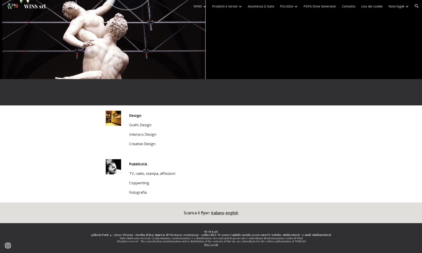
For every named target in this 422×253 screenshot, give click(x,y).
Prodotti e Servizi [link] (224, 6)
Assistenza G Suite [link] (261, 6)
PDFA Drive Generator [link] (320, 6)
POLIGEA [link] (286, 6)
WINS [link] (198, 6)
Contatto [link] (348, 6)
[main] (221, 130)
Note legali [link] (396, 6)
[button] (416, 6)
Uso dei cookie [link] (372, 6)
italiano (217, 212)
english (232, 212)
